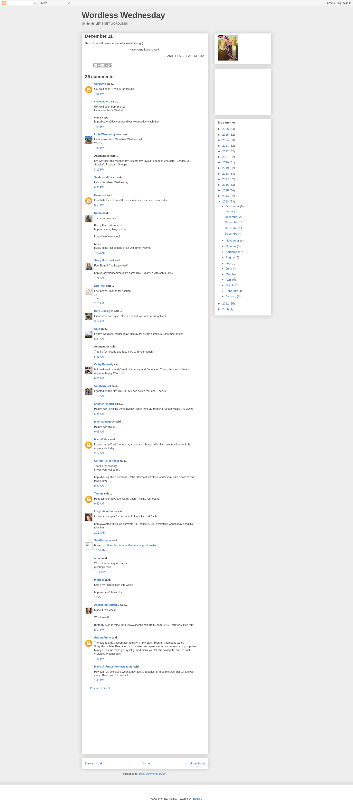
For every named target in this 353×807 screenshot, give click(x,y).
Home (145, 763)
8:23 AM (99, 413)
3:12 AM (99, 321)
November (233, 240)
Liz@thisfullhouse (105, 511)
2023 (226, 145)
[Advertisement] (144, 725)
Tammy (98, 493)
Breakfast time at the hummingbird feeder (131, 545)
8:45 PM (99, 187)
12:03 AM (99, 252)
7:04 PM (99, 126)
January (231, 296)
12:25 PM (100, 597)
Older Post (197, 763)
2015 (226, 190)
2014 (226, 196)
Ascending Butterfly (106, 604)
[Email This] (95, 65)
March (230, 285)
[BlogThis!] (99, 65)
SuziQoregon (102, 540)
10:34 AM (99, 550)
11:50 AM (99, 571)
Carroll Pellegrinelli (106, 460)
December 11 (233, 228)
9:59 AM (99, 503)
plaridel (99, 579)
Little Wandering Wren (108, 134)
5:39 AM (99, 339)
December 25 (233, 216)
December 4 (233, 233)
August (231, 257)
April (229, 279)
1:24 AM (99, 278)
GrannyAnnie (102, 637)
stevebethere (102, 101)
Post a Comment (100, 688)
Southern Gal (102, 386)
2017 (226, 179)
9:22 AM (99, 485)
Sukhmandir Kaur (105, 177)
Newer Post (93, 763)
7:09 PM (99, 148)
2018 (226, 173)
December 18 (233, 222)
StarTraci (99, 285)
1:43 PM (99, 680)
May (229, 274)
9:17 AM (99, 453)
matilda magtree (104, 421)
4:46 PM (99, 658)
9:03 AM (99, 431)
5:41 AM (99, 356)
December (233, 206)
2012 (226, 303)
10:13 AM (99, 532)
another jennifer (104, 403)
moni (97, 558)
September (233, 251)
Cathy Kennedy (103, 364)
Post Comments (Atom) (153, 773)
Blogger (196, 798)
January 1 (231, 211)
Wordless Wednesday (123, 15)
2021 (226, 156)
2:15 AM (99, 303)
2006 (226, 309)
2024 (226, 140)
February (232, 290)
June (229, 268)
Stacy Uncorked (104, 260)
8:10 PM (99, 169)
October (231, 246)
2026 (226, 128)
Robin (98, 213)
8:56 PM (99, 205)
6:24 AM (99, 378)
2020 (226, 162)
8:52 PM (99, 630)
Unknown (100, 83)
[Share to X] (103, 65)
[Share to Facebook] (106, 65)
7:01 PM (99, 94)
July (229, 263)
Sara (97, 328)
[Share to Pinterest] (110, 65)
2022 (226, 151)
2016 (226, 184)
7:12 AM (99, 396)
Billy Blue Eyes (103, 310)
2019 (226, 168)
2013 (226, 201)
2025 (226, 134)
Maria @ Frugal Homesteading (113, 666)
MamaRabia (101, 439)
